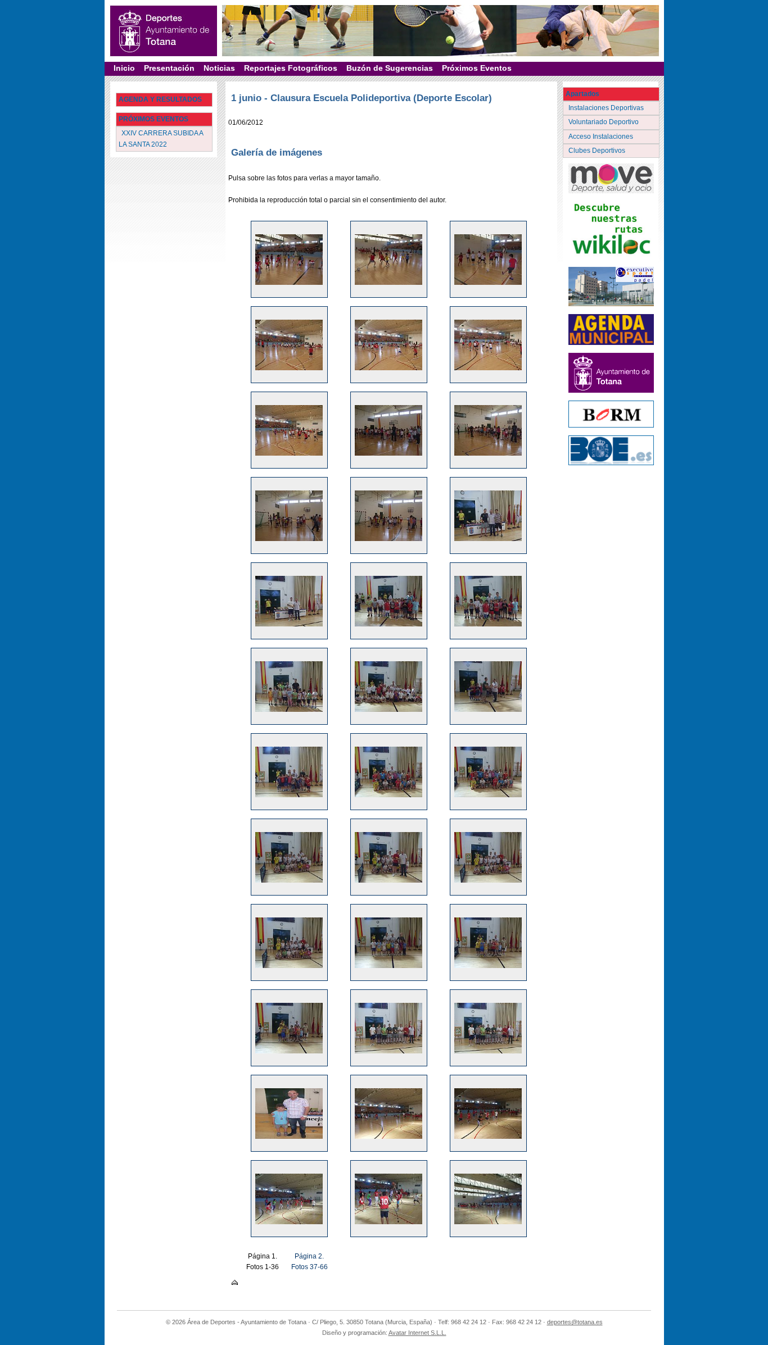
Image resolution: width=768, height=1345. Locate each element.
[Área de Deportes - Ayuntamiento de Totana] (164, 31)
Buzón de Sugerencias (389, 67)
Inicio (124, 67)
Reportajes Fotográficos (290, 67)
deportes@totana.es (575, 1322)
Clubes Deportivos (598, 151)
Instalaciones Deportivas (607, 108)
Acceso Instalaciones (601, 136)
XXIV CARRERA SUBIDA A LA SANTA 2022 (161, 138)
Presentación (169, 67)
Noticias (219, 67)
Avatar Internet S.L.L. (417, 1332)
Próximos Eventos (477, 67)
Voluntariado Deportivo (604, 122)
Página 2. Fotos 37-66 (309, 1261)
